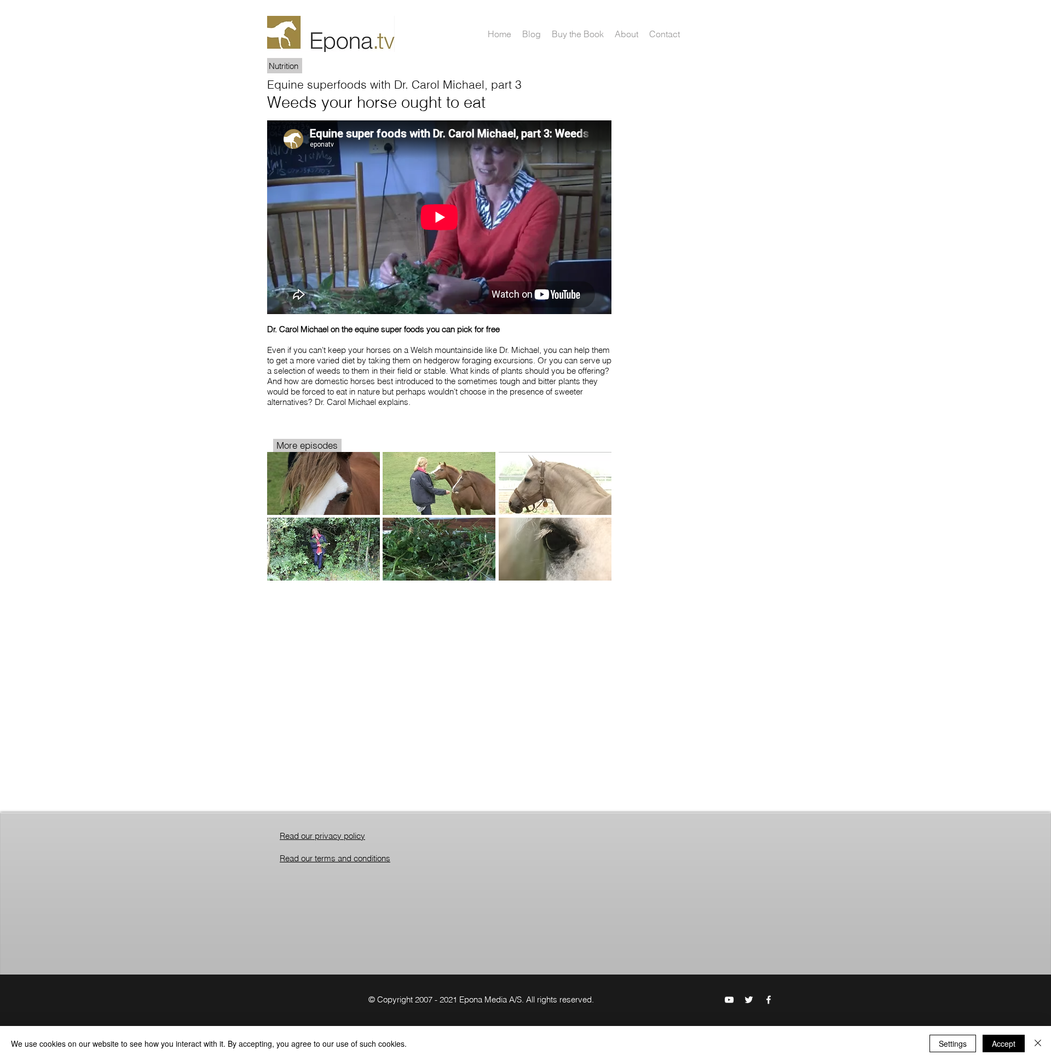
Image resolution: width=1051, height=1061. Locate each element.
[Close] (1037, 1043)
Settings (953, 1043)
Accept (1003, 1043)
